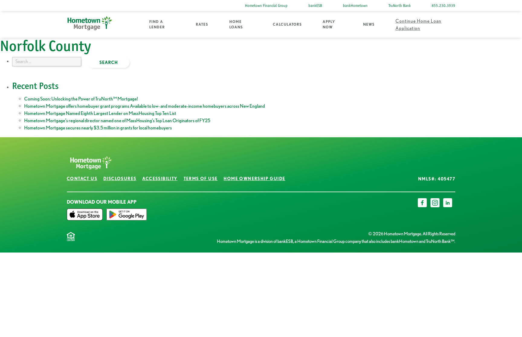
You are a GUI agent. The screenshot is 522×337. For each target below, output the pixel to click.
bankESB (315, 6)
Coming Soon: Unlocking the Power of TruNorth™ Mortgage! (81, 98)
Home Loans (236, 24)
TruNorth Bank (399, 6)
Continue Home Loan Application (418, 24)
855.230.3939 (443, 6)
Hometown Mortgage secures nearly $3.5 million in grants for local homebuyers (98, 127)
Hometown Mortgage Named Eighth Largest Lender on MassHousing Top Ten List (100, 113)
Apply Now (329, 24)
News (369, 24)
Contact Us (82, 178)
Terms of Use (201, 178)
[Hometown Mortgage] (90, 24)
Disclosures (119, 178)
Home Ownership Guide (254, 178)
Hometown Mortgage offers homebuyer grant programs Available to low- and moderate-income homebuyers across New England (144, 106)
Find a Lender (157, 24)
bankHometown (355, 6)
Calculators (287, 24)
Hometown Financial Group (266, 6)
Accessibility (159, 178)
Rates (202, 24)
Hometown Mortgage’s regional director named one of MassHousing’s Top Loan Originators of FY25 (117, 120)
